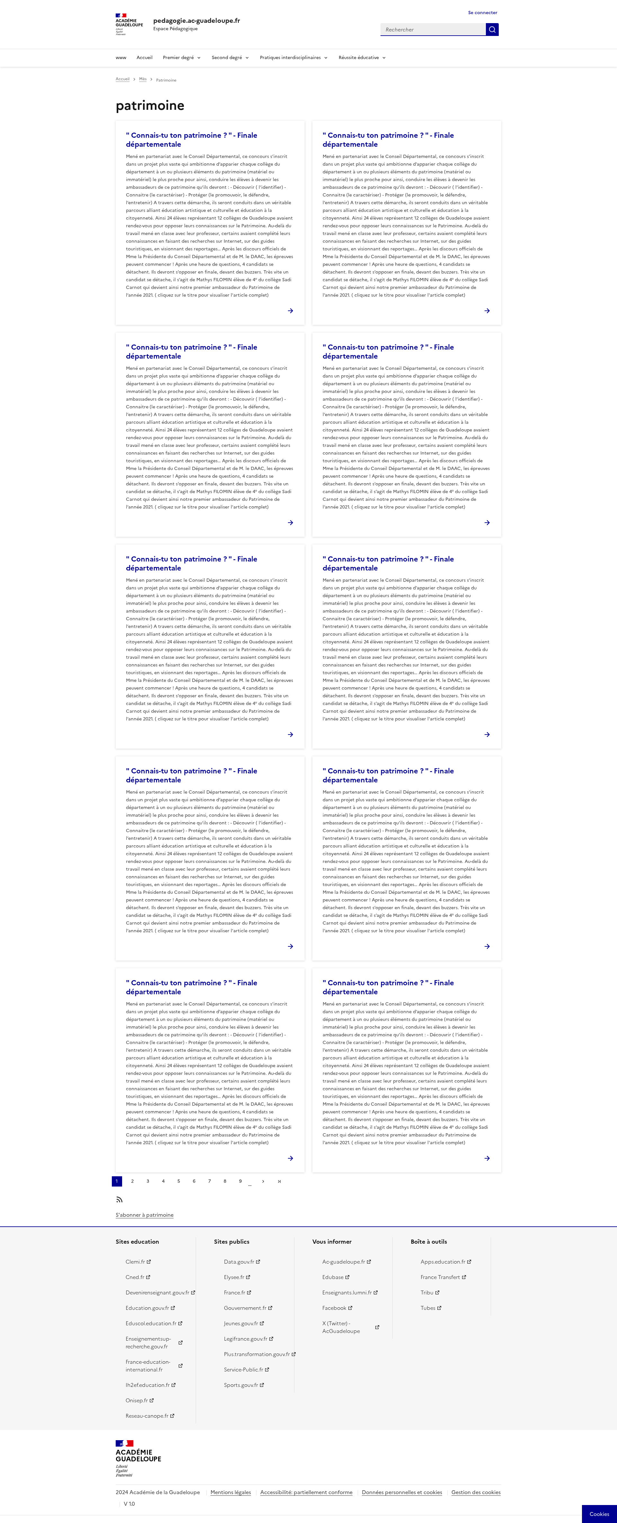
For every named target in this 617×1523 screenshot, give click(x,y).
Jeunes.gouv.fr (241, 1323)
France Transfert (440, 1277)
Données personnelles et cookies (402, 1492)
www (121, 57)
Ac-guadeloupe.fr (343, 1262)
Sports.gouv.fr (241, 1385)
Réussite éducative (359, 57)
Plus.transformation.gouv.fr (255, 1354)
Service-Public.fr (243, 1369)
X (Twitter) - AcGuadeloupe (341, 1327)
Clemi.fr (135, 1262)
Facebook (334, 1308)
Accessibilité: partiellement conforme (306, 1492)
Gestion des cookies (476, 1492)
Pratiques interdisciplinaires (290, 57)
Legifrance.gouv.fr (245, 1339)
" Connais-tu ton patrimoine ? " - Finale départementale (191, 140)
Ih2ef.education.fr (148, 1385)
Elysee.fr (234, 1277)
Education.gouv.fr (147, 1308)
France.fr (234, 1292)
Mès (143, 79)
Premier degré (178, 57)
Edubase (333, 1277)
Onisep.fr (137, 1400)
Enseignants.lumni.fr (347, 1292)
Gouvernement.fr (245, 1308)
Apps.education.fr (443, 1262)
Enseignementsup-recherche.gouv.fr (148, 1342)
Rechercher (492, 29)
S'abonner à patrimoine (145, 1215)
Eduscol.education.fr (151, 1323)
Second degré (227, 57)
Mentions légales (230, 1492)
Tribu (427, 1292)
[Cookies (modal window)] (599, 1514)
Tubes (428, 1308)
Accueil (145, 57)
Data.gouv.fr (239, 1262)
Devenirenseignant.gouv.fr (157, 1292)
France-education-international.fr (148, 1365)
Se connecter (482, 12)
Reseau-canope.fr (147, 1416)
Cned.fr (135, 1277)
